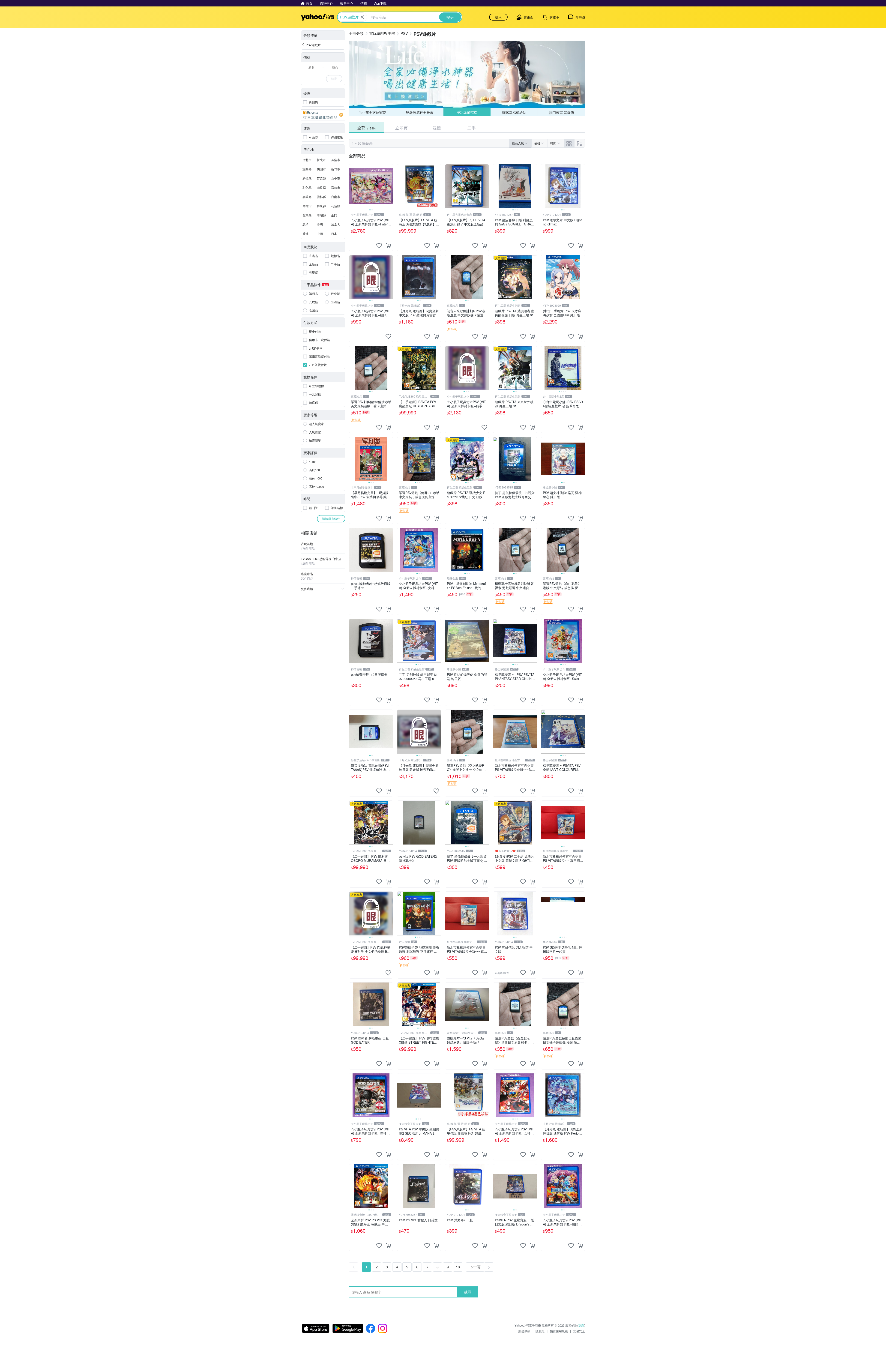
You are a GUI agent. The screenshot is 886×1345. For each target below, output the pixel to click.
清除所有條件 (331, 518)
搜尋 (467, 1291)
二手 (471, 128)
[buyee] (323, 114)
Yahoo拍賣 (317, 17)
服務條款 (524, 1331)
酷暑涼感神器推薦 (420, 112)
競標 (436, 128)
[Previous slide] (352, 186)
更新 (581, 1325)
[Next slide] (390, 186)
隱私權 (540, 1331)
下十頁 (475, 1267)
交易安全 (579, 1331)
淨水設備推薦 (466, 112)
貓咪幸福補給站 (514, 112)
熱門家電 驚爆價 (561, 112)
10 (458, 1267)
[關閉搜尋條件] (362, 17)
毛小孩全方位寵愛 (372, 112)
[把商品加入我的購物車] (388, 245)
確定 (334, 78)
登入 (498, 17)
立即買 (401, 128)
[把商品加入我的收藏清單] (379, 245)
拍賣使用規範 (559, 1331)
